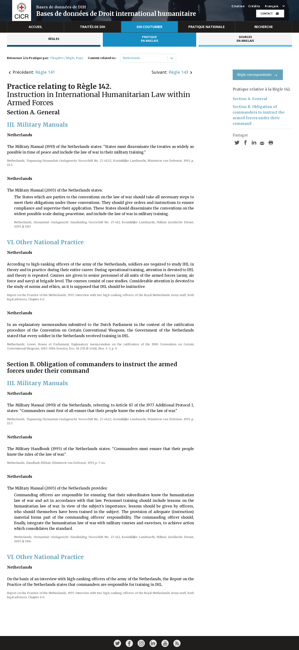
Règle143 (178, 72)
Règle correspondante (254, 75)
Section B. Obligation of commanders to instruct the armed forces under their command (259, 115)
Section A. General (250, 99)
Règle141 (45, 72)
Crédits (254, 6)
